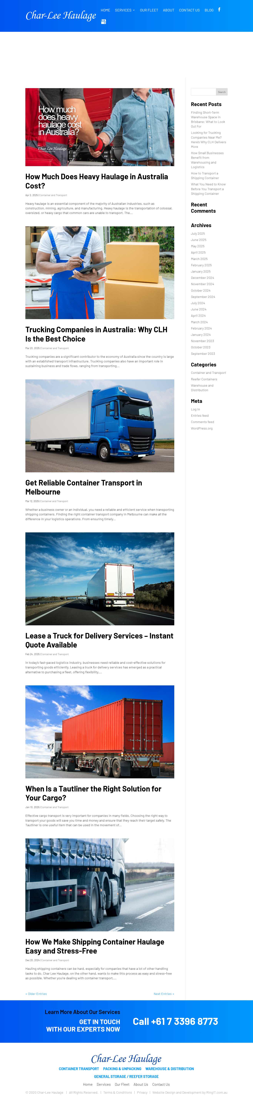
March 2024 (199, 322)
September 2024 (203, 297)
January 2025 (201, 271)
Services (123, 10)
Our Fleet (149, 10)
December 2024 (202, 278)
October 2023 (200, 347)
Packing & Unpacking (122, 1068)
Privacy (142, 1092)
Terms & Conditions (117, 1092)
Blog (209, 10)
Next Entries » (164, 994)
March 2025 (199, 259)
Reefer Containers (204, 379)
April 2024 (198, 315)
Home (105, 10)
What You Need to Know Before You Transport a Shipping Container (208, 188)
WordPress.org (202, 428)
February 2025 (201, 265)
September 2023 (203, 353)
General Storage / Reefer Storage (126, 1076)
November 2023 (202, 341)
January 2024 (201, 334)
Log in (195, 409)
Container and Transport (53, 195)
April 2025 (198, 252)
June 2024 (199, 309)
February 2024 (201, 328)
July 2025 (198, 233)
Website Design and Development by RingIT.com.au (189, 1092)
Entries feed (200, 415)
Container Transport (79, 1068)
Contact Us (189, 10)
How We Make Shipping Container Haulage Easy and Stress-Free (94, 946)
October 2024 (201, 290)
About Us (141, 1084)
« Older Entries (36, 994)
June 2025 (198, 240)
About (168, 10)
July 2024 (198, 303)
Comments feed (202, 422)
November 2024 (202, 284)
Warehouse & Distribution (169, 1068)
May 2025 (197, 246)
